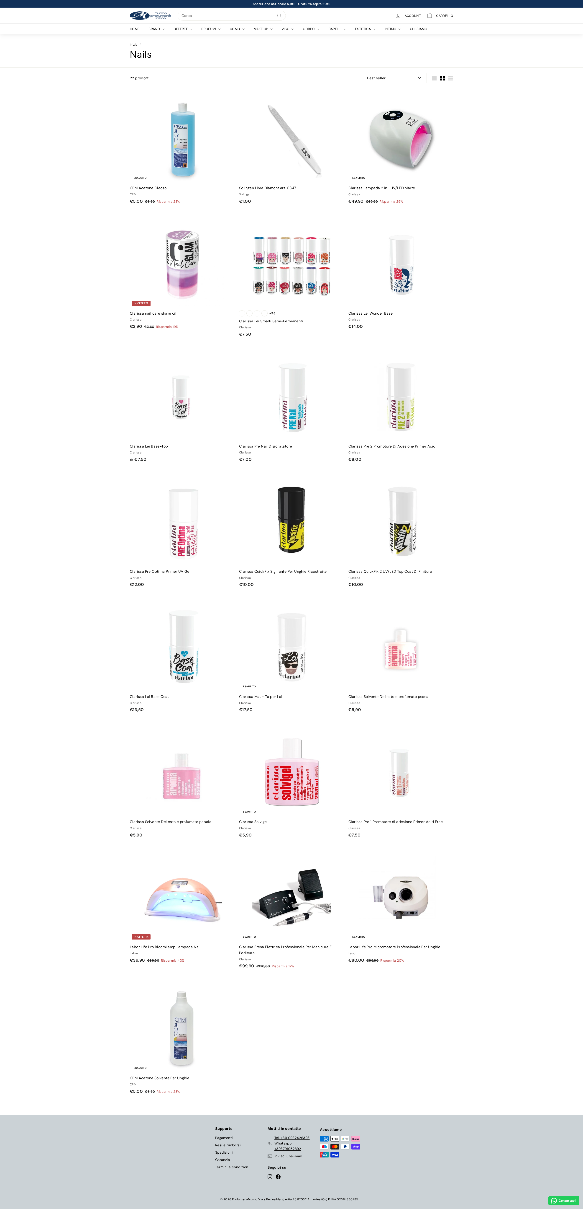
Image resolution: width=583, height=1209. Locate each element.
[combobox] (232, 16)
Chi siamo (418, 29)
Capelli (335, 29)
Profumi (209, 29)
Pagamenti (224, 1138)
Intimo (390, 29)
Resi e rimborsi (228, 1145)
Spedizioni (224, 1152)
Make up (261, 29)
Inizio (133, 45)
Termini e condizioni (232, 1167)
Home (134, 29)
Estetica (363, 29)
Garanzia (222, 1159)
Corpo (309, 29)
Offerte (181, 29)
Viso (286, 29)
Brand (154, 29)
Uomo (235, 29)
